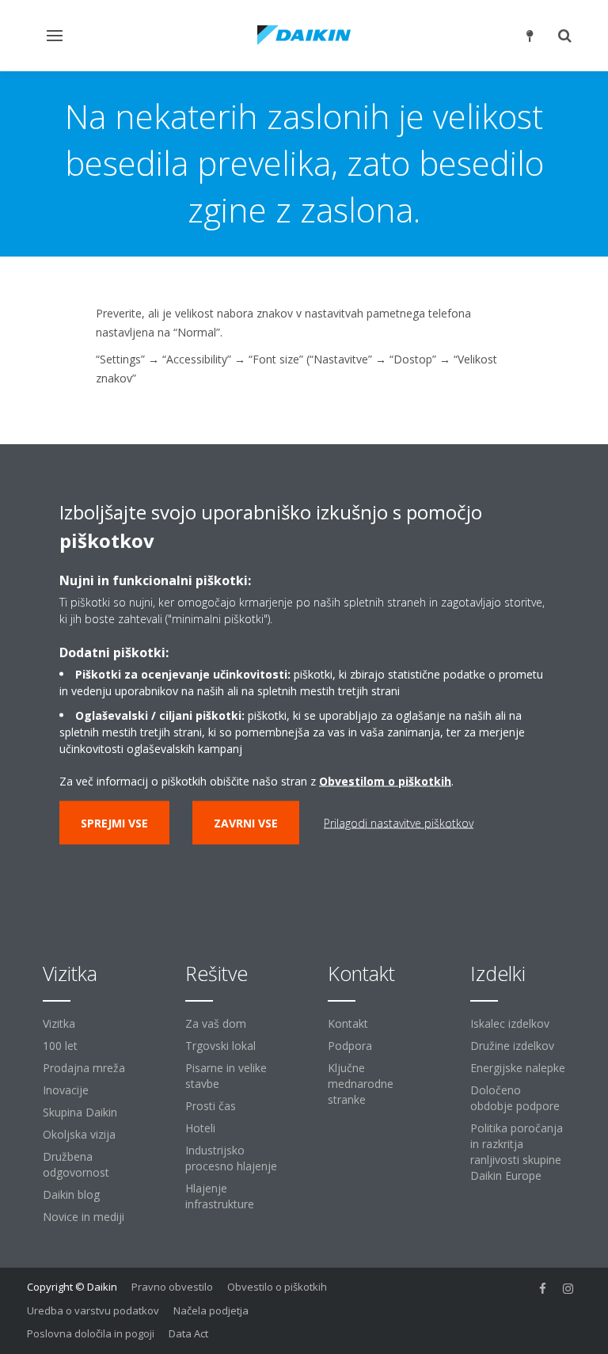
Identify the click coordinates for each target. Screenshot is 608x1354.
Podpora (350, 1045)
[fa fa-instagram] (568, 1288)
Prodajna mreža (84, 1067)
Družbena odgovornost (76, 1164)
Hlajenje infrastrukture (219, 1196)
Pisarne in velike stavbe (226, 1075)
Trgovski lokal (220, 1045)
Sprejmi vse (114, 823)
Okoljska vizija (79, 1134)
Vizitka (59, 1023)
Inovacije (66, 1089)
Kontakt (348, 1023)
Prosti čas (210, 1105)
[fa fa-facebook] (543, 1288)
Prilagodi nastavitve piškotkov (398, 823)
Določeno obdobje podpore (515, 1097)
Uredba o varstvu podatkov (93, 1310)
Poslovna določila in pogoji (90, 1333)
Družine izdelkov (512, 1045)
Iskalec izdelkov (509, 1023)
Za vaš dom (215, 1023)
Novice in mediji (83, 1216)
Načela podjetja (211, 1310)
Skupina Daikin (80, 1112)
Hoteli (200, 1127)
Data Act (188, 1333)
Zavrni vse (246, 823)
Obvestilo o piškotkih (277, 1287)
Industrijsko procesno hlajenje (231, 1158)
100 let (60, 1045)
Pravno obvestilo (172, 1287)
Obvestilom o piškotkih (385, 781)
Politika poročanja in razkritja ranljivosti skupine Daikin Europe (516, 1151)
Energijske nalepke (517, 1067)
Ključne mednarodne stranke (360, 1083)
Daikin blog (71, 1194)
